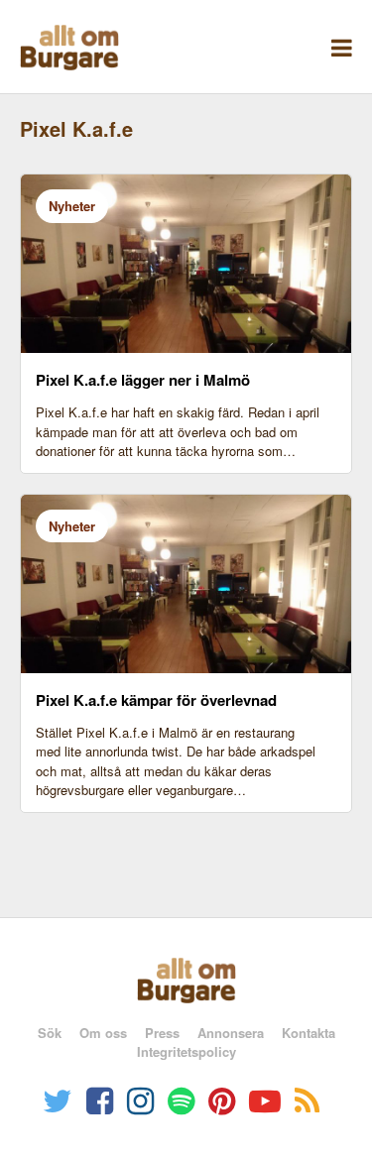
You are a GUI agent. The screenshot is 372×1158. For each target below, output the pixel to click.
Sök (50, 1032)
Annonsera (230, 1032)
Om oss (103, 1032)
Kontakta (308, 1032)
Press (162, 1032)
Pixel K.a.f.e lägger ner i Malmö (143, 380)
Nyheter (72, 205)
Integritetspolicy (186, 1051)
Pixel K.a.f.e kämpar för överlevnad (156, 700)
